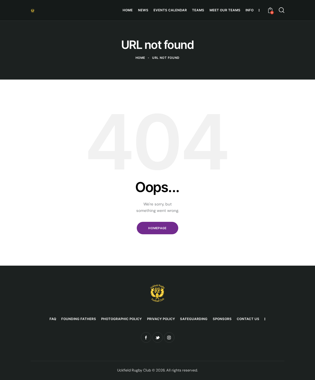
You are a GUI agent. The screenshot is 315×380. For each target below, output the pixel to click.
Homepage (157, 228)
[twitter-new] (157, 337)
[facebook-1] (146, 337)
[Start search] (281, 10)
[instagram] (169, 337)
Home (140, 57)
